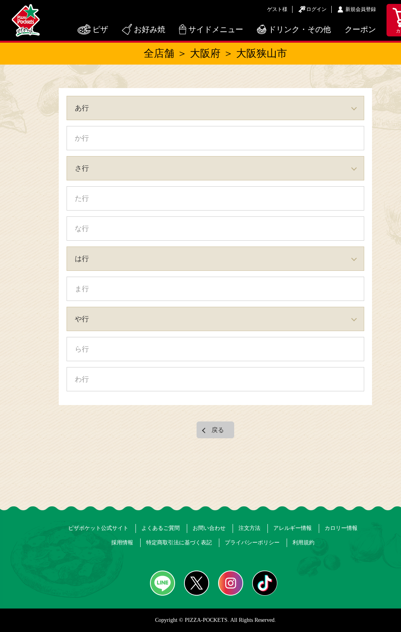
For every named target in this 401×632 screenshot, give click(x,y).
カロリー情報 (341, 528)
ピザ (100, 29)
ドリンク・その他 (299, 29)
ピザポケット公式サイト (98, 528)
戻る (217, 430)
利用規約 (303, 543)
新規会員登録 (360, 9)
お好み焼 (149, 29)
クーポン (360, 29)
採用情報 (122, 543)
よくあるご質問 (160, 528)
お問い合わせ (209, 528)
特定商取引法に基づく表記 (179, 543)
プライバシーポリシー (252, 543)
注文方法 (249, 528)
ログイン (316, 9)
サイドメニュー (215, 29)
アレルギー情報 (292, 528)
